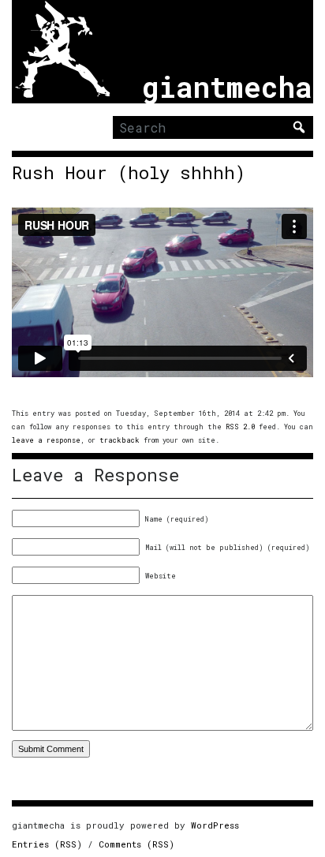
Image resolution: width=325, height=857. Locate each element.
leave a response (46, 440)
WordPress (215, 825)
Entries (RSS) (47, 844)
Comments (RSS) (136, 844)
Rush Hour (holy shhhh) (128, 173)
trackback (119, 440)
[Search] (299, 127)
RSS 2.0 (240, 426)
